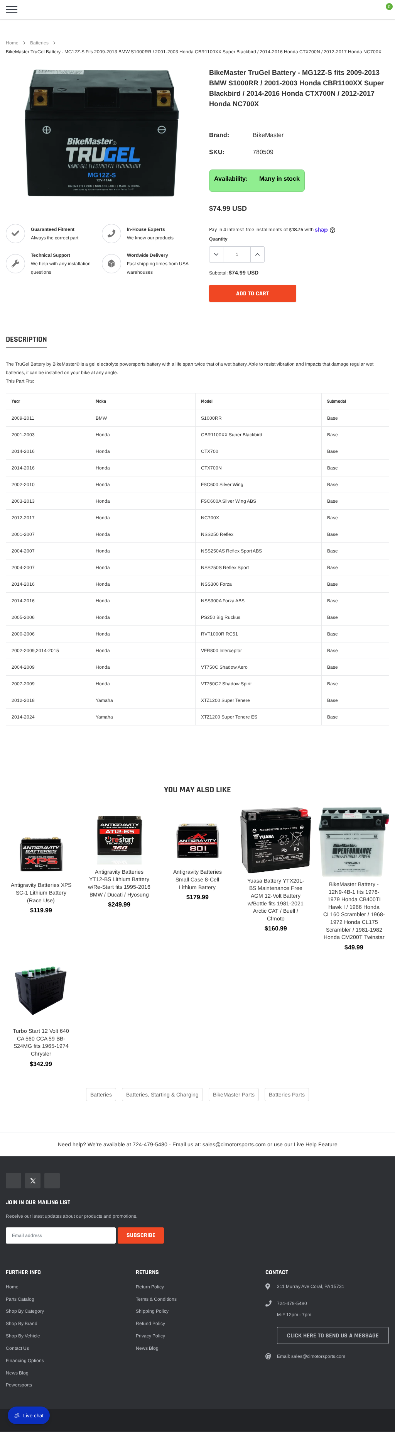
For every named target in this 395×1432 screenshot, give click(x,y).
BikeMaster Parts (234, 1094)
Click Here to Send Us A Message (333, 1336)
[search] (30, 9)
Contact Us (17, 1348)
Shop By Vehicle (23, 1336)
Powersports (19, 1385)
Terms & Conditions (156, 1299)
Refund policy (150, 1323)
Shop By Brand (21, 1323)
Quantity (218, 239)
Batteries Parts (287, 1094)
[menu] (11, 9)
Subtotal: (218, 273)
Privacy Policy (150, 1336)
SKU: (217, 152)
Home (12, 43)
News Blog (17, 1373)
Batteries (39, 43)
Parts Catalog (20, 1299)
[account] (366, 9)
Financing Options (25, 1360)
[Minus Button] (216, 254)
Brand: (219, 135)
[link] (13, 1180)
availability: (231, 178)
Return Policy (150, 1287)
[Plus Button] (257, 254)
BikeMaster (268, 135)
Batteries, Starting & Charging (162, 1094)
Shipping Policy (152, 1311)
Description (26, 339)
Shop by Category (25, 1311)
